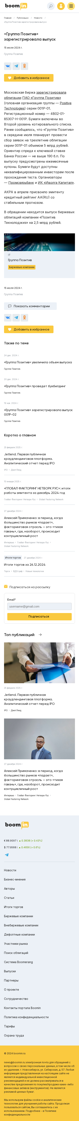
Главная (7, 18)
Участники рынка (16, 943)
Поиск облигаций (16, 953)
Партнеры (11, 980)
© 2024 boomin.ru (15, 1053)
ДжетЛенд (16, 470)
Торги (7, 571)
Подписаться (39, 616)
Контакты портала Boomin (22, 1008)
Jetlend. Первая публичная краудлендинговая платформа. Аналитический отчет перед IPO (29, 458)
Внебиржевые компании (21, 925)
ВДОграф (17, 571)
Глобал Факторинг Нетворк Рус (20, 499)
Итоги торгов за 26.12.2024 (25, 565)
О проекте (11, 989)
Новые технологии (35, 571)
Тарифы (9, 1026)
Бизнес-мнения (15, 879)
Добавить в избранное (31, 78)
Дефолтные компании (19, 934)
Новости (38, 18)
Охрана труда (14, 1035)
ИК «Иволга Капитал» (56, 183)
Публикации (23, 18)
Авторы (9, 888)
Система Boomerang (18, 962)
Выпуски (10, 971)
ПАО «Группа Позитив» (41, 98)
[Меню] (71, 6)
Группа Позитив (13, 53)
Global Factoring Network (51, 499)
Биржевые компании (18, 916)
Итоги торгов (13, 557)
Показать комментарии (32, 306)
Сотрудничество (16, 998)
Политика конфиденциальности (26, 1017)
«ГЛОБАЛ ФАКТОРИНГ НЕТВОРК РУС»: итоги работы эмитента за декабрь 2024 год (37, 490)
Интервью (9, 542)
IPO (6, 470)
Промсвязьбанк (21, 183)
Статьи (9, 897)
